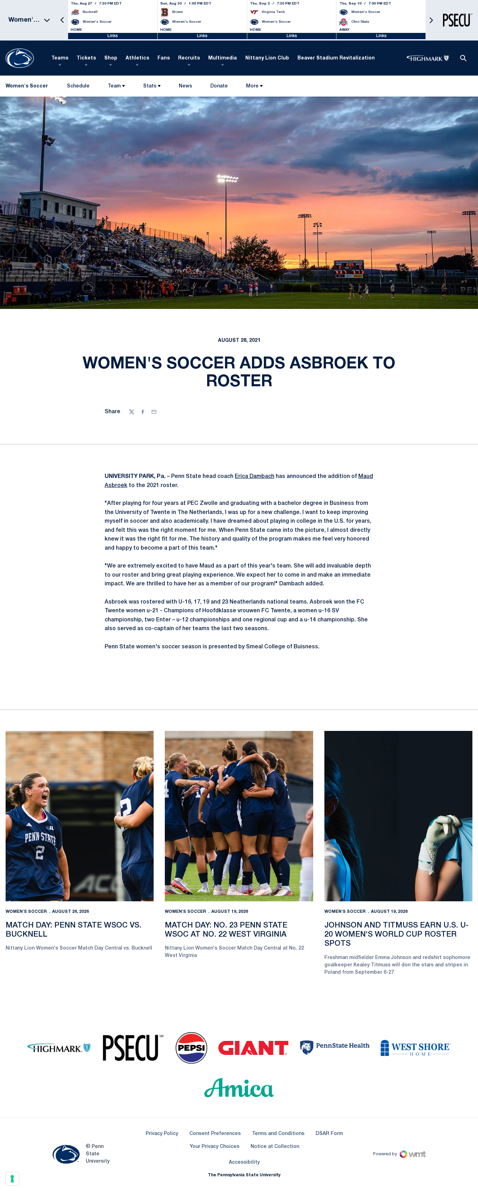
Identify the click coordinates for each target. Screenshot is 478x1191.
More (252, 86)
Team (114, 86)
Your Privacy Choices (214, 1146)
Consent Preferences (215, 1134)
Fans (163, 58)
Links (112, 36)
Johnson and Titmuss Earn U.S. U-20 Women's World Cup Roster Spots (396, 934)
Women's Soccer (26, 912)
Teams (59, 58)
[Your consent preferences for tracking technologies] (12, 1178)
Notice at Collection (275, 1146)
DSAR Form (329, 1134)
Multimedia (222, 58)
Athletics (137, 58)
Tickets (86, 58)
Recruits (189, 58)
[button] (62, 20)
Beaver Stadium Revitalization (336, 58)
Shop (110, 58)
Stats (149, 86)
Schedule (78, 86)
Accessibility (244, 1162)
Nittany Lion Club (267, 58)
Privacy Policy (162, 1134)
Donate (219, 87)
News (185, 86)
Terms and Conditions (278, 1134)
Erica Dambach (254, 476)
